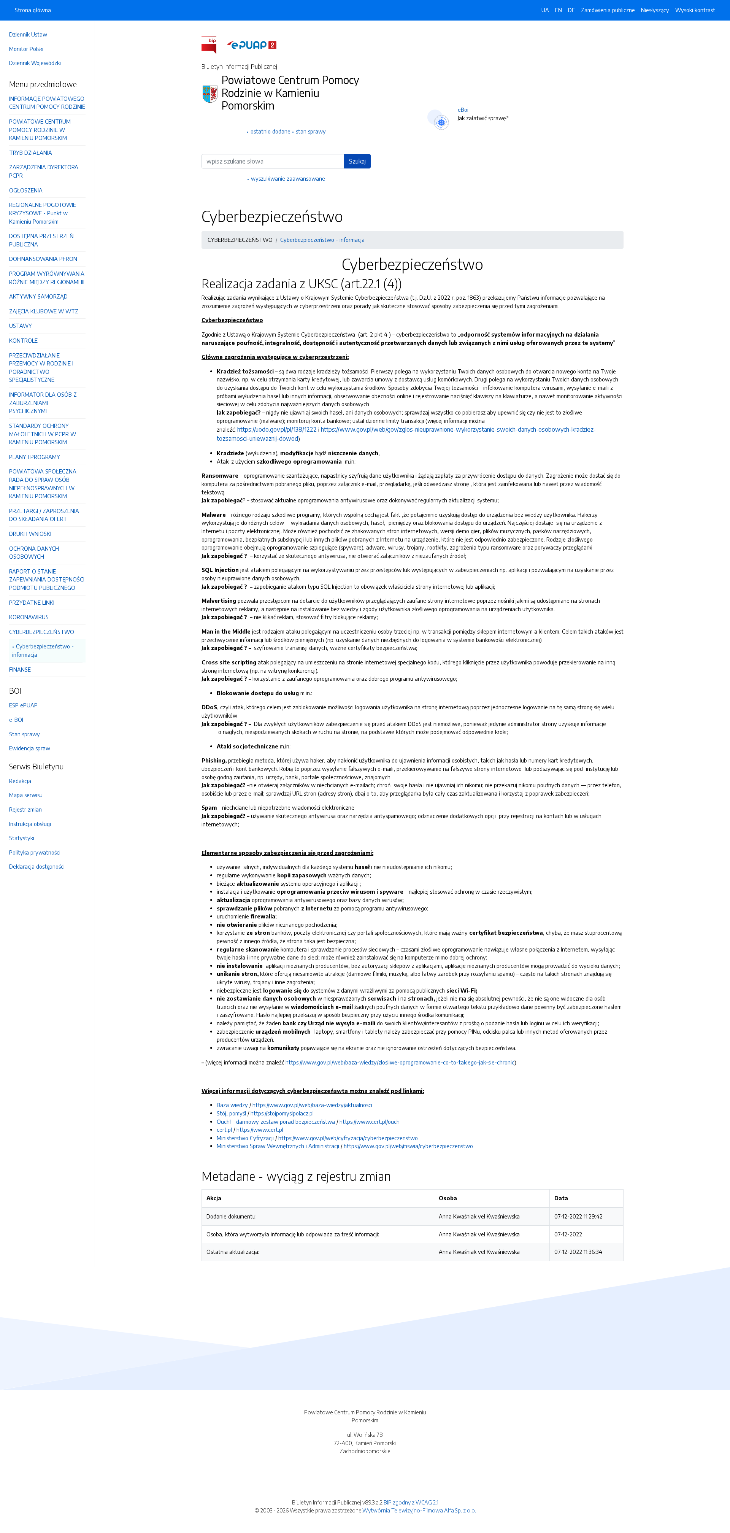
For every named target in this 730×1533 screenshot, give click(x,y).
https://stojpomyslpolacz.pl (282, 1113)
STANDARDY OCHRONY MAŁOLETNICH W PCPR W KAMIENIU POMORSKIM (42, 433)
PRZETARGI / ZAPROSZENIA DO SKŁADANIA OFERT (44, 515)
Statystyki (21, 837)
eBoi (463, 109)
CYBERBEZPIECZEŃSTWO (41, 631)
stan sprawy (311, 131)
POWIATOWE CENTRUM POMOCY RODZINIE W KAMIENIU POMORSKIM (40, 129)
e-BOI (16, 719)
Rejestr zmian (25, 809)
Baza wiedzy (232, 1104)
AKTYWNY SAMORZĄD (38, 296)
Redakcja (20, 780)
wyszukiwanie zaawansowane (288, 178)
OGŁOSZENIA (26, 190)
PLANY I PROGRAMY (34, 456)
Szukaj (357, 161)
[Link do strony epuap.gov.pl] (251, 44)
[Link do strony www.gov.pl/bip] (213, 44)
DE (571, 9)
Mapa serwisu (26, 794)
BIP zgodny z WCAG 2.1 (411, 1502)
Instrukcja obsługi (30, 823)
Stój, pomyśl (231, 1113)
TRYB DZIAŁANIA (30, 152)
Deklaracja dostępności (37, 866)
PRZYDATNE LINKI (31, 602)
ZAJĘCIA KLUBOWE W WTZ (43, 311)
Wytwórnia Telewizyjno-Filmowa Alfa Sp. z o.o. (419, 1510)
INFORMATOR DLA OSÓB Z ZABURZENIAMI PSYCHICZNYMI (43, 402)
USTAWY (20, 325)
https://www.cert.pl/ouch (370, 1121)
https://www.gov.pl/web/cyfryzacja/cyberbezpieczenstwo (348, 1137)
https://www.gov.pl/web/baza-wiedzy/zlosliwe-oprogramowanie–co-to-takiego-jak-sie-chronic (400, 1062)
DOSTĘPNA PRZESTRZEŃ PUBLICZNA (41, 240)
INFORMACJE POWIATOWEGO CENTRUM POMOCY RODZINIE (47, 102)
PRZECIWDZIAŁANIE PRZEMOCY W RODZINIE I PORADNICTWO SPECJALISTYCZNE (41, 367)
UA (545, 9)
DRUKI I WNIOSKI (30, 533)
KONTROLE (23, 340)
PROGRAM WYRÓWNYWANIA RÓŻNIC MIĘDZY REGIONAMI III (46, 277)
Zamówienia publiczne (608, 9)
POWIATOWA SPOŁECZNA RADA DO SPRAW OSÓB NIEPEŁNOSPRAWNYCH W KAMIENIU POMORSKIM (42, 483)
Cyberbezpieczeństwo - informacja (43, 650)
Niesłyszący (655, 9)
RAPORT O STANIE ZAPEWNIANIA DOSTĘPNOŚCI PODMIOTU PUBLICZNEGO (46, 579)
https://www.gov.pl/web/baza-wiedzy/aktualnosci (312, 1104)
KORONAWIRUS (29, 616)
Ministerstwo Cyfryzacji (245, 1137)
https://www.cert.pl (259, 1129)
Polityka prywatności (34, 852)
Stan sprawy (24, 734)
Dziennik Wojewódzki (35, 62)
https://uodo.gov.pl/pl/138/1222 (277, 429)
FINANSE (20, 669)
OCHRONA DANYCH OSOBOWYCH (34, 552)
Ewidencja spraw (29, 748)
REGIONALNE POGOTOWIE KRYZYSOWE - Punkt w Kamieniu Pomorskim (42, 212)
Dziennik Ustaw (28, 34)
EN (558, 9)
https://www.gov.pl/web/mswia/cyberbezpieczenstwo (408, 1145)
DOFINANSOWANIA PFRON (43, 258)
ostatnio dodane (270, 131)
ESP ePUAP (23, 705)
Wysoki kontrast (695, 9)
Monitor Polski (26, 48)
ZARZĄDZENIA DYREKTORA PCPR (43, 171)
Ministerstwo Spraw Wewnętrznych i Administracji (278, 1145)
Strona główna (33, 9)
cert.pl (224, 1129)
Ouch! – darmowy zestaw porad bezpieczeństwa (276, 1121)
